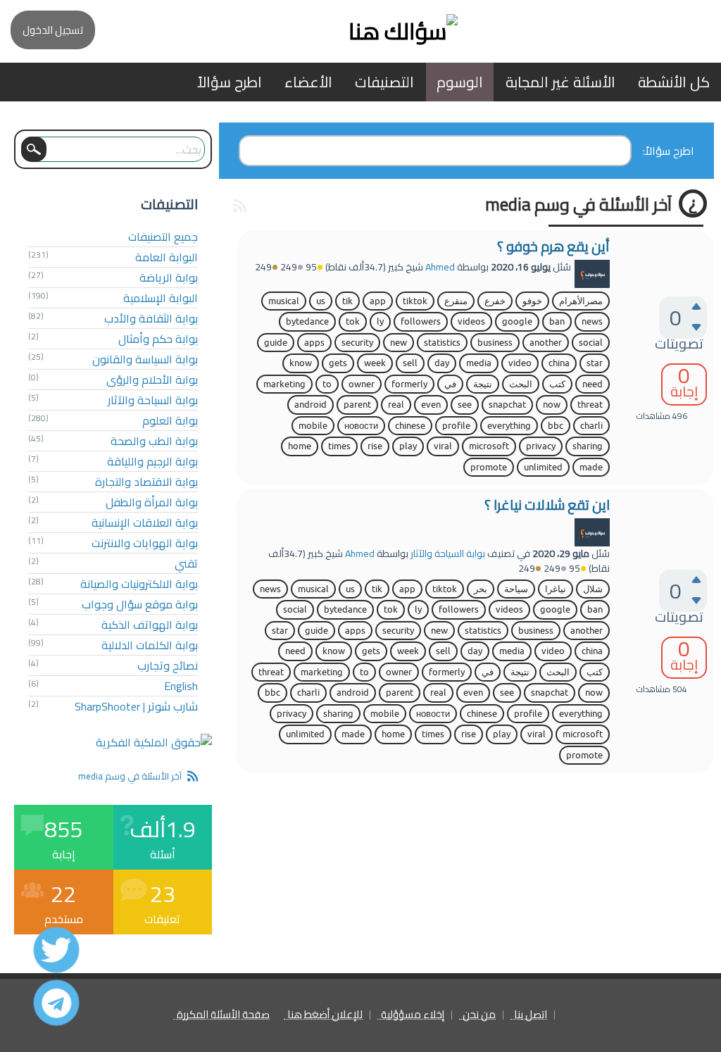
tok (353, 321)
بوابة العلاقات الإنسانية (145, 522)
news (592, 321)
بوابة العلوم (170, 420)
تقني (186, 563)
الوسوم (460, 82)
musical (283, 301)
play (408, 446)
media (478, 363)
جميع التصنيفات (163, 236)
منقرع (456, 301)
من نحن (479, 1015)
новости (361, 425)
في (450, 384)
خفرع (495, 301)
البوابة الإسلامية (160, 297)
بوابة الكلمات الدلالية (149, 645)
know (300, 363)
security (357, 342)
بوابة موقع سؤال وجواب (140, 604)
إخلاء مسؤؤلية (412, 1015)
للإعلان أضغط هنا (325, 1015)
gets (338, 363)
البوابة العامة (166, 257)
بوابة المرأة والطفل (152, 502)
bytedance (307, 321)
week (375, 363)
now (551, 404)
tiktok (415, 301)
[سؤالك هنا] (360, 31)
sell (410, 363)
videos (471, 321)
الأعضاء (308, 82)
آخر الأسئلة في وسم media (130, 776)
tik (347, 301)
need (592, 384)
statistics (442, 342)
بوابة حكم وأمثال (158, 338)
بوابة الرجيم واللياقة (152, 461)
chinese (410, 425)
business (495, 342)
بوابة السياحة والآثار (447, 553)
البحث (520, 384)
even (431, 404)
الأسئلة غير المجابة (560, 82)
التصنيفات (384, 82)
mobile (313, 425)
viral (443, 446)
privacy (541, 446)
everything (509, 425)
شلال (593, 589)
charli (591, 425)
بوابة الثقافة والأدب (151, 318)
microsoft (489, 446)
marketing (284, 384)
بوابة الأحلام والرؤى (152, 379)
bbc (555, 425)
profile (456, 425)
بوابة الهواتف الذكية (149, 624)
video (520, 363)
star (595, 363)
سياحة (516, 589)
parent (357, 404)
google (517, 321)
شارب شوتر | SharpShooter (136, 706)
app (378, 301)
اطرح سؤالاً (229, 82)
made (591, 467)
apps (314, 342)
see (465, 404)
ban (557, 321)
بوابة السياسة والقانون (145, 359)
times (339, 446)
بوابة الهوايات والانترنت (145, 542)
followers (421, 321)
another (545, 342)
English (181, 685)
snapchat (507, 404)
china (559, 363)
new (398, 342)
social (591, 342)
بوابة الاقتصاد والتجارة (146, 481)
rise (375, 446)
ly (380, 321)
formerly (409, 384)
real (396, 404)
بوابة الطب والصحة (154, 440)
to (327, 384)
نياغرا (555, 589)
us (320, 301)
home (299, 446)
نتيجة (482, 384)
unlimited (543, 467)
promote (488, 467)
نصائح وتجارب (167, 665)
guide (275, 342)
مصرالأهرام (581, 301)
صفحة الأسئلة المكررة (223, 1015)
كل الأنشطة (674, 82)
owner (362, 384)
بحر (480, 589)
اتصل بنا (530, 1015)
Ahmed (440, 267)
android (310, 404)
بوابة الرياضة (168, 277)
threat (590, 404)
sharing (587, 446)
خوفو (532, 301)
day (441, 363)
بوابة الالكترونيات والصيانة (139, 583)
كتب (557, 384)
